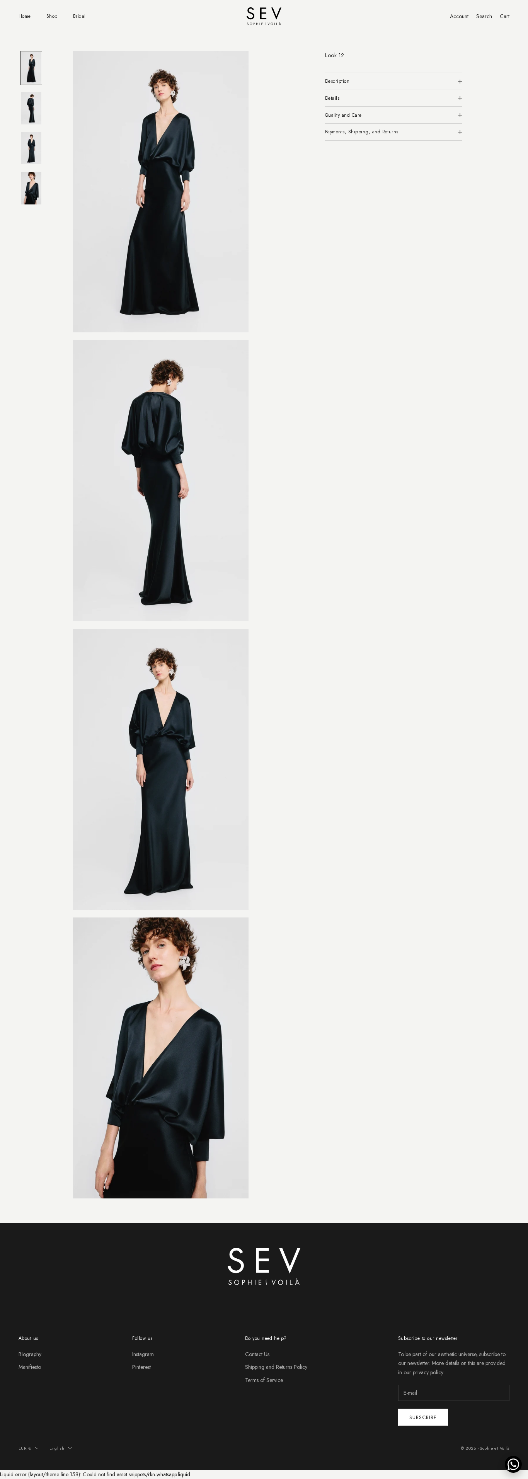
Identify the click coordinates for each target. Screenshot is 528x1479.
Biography (30, 1354)
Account (459, 16)
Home (25, 16)
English (56, 1448)
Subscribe (423, 1417)
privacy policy (428, 1372)
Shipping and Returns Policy (276, 1367)
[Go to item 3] (31, 148)
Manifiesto (30, 1367)
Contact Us (257, 1354)
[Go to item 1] (31, 68)
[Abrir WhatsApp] (513, 1464)
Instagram (143, 1354)
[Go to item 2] (31, 108)
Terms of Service (264, 1380)
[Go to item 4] (31, 188)
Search (484, 16)
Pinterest (141, 1367)
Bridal (79, 16)
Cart (504, 16)
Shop (52, 16)
